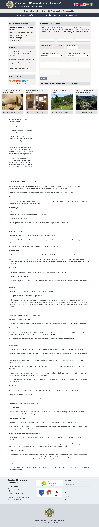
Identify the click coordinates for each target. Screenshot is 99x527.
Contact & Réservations (72, 500)
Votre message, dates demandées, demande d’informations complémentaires (59, 61)
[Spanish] (88, 4)
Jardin (48, 15)
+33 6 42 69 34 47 (15, 40)
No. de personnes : (71, 45)
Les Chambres (32, 15)
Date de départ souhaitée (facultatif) (76, 53)
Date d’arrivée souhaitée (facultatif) (50, 53)
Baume (67, 496)
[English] (77, 4)
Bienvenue (20, 15)
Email (58, 38)
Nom (41, 38)
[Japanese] (84, 4)
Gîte (42, 15)
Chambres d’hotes (46, 46)
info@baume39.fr (21, 69)
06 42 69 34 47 (23, 35)
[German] (81, 4)
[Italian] (91, 4)
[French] (74, 4)
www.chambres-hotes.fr (22, 83)
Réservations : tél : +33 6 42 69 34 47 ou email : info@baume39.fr (49, 11)
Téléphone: (78, 38)
